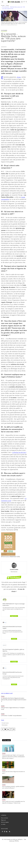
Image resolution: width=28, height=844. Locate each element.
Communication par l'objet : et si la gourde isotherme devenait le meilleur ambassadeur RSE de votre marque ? (13, 756)
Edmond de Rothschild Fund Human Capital (12, 627)
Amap (19, 77)
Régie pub (3, 820)
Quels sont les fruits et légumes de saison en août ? (13, 772)
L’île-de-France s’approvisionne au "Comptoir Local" (13, 708)
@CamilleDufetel (14, 571)
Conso (7, 5)
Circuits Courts (5, 723)
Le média (3, 824)
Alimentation (5, 725)
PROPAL (17, 841)
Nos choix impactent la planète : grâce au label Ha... (13, 650)
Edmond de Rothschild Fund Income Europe (12, 673)
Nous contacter (4, 818)
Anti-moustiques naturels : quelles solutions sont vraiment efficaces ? (13, 787)
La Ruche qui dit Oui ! (19, 452)
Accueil (2, 5)
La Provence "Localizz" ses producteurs (11, 715)
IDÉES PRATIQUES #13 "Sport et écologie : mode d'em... (14, 604)
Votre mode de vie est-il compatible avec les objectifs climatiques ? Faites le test (13, 802)
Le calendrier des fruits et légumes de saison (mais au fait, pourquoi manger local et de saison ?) (13, 699)
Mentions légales (5, 822)
